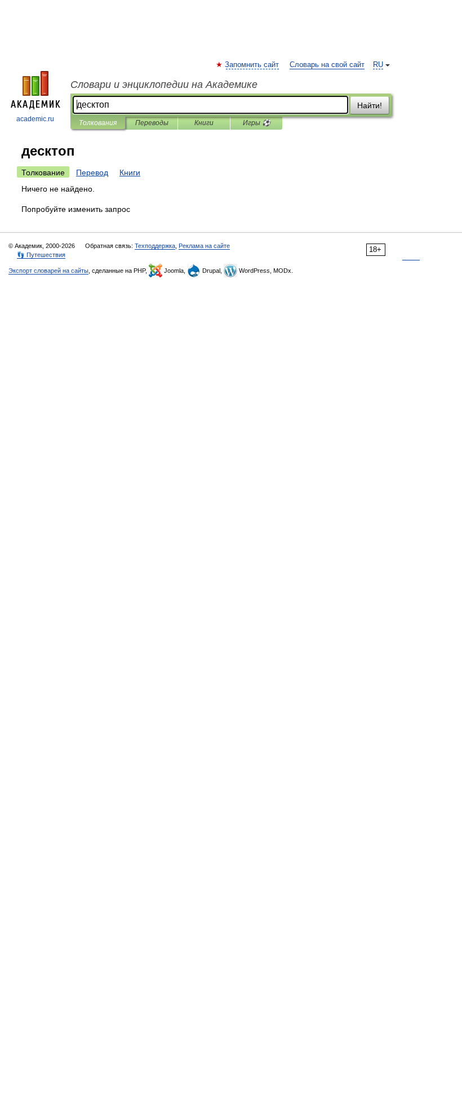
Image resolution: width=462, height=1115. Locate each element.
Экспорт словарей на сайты (48, 270)
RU (378, 65)
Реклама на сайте (204, 245)
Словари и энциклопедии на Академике (163, 84)
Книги (204, 123)
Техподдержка (155, 245)
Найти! (369, 105)
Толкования (98, 123)
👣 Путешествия (41, 254)
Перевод (92, 172)
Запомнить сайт (252, 65)
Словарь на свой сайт (327, 65)
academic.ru (35, 119)
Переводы (151, 123)
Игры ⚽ (256, 123)
